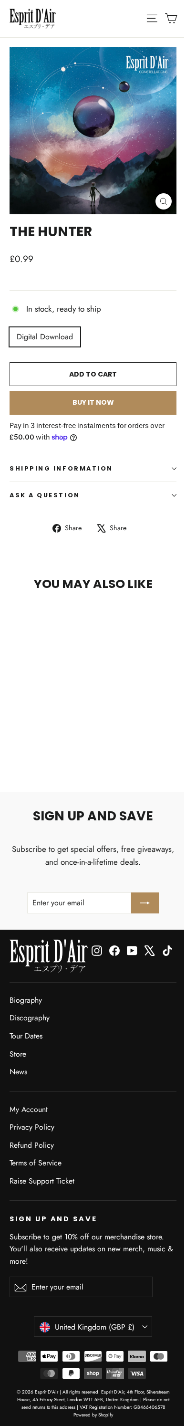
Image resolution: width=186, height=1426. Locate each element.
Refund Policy (32, 1145)
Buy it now (93, 402)
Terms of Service (36, 1162)
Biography (26, 1000)
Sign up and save (53, 1219)
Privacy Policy (32, 1127)
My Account (29, 1109)
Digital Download (45, 336)
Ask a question (45, 495)
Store (18, 1054)
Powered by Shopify (93, 1414)
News (18, 1071)
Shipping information (61, 468)
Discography (30, 1017)
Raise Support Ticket (42, 1180)
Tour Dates (26, 1035)
